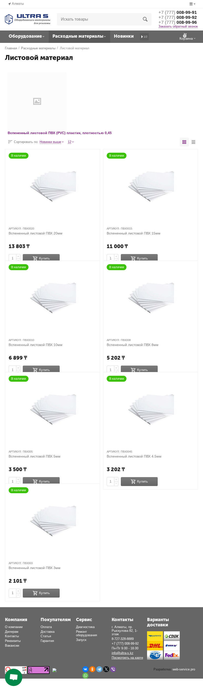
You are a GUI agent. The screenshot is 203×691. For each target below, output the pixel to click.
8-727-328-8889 (123, 639)
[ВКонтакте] (85, 669)
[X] (106, 669)
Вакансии (12, 645)
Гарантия (47, 641)
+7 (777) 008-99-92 (125, 643)
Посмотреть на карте (127, 658)
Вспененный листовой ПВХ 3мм (34, 568)
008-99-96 (177, 22)
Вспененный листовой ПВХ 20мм (35, 233)
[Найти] (145, 19)
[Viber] (113, 669)
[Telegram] (99, 669)
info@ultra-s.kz (122, 653)
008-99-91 (177, 12)
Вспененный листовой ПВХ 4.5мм (134, 456)
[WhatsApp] (85, 676)
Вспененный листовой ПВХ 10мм (35, 345)
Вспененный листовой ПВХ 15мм (133, 233)
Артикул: (15, 228)
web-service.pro (184, 669)
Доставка (47, 631)
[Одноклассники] (92, 669)
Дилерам (11, 631)
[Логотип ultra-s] (27, 19)
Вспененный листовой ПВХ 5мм (34, 456)
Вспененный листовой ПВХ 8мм (132, 345)
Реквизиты (13, 641)
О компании (14, 627)
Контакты (12, 636)
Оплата (46, 627)
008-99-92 (177, 17)
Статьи (46, 636)
